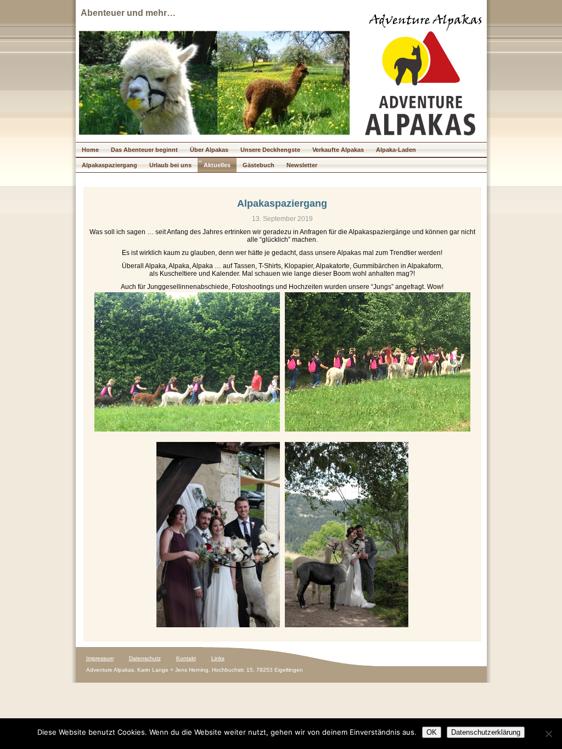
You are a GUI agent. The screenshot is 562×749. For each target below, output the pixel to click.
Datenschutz (145, 658)
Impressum (100, 658)
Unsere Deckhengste (270, 149)
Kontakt (186, 658)
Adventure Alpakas (425, 21)
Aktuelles (217, 165)
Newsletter (301, 165)
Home (90, 149)
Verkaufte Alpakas (338, 149)
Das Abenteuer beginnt (144, 149)
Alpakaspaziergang (109, 165)
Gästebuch (258, 165)
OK (431, 732)
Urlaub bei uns (170, 165)
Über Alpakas (209, 149)
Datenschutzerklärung (485, 732)
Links (217, 658)
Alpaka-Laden (396, 149)
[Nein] (548, 733)
